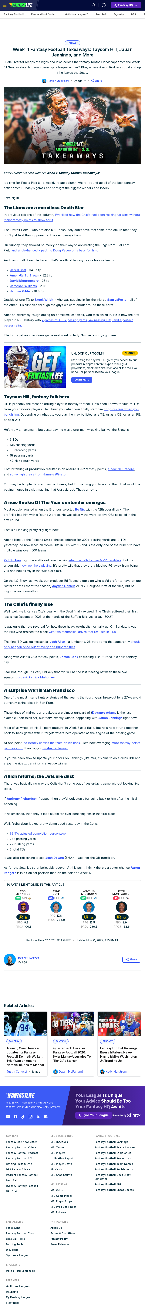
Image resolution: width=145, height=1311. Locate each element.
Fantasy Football (14, 14)
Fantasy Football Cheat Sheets (114, 1190)
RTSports (12, 1292)
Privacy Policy (59, 1239)
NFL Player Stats (61, 1164)
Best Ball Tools (15, 1239)
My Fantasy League (18, 1297)
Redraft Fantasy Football (22, 1175)
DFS (133, 14)
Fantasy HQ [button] (125, 5)
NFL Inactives (59, 1142)
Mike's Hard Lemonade (20, 1271)
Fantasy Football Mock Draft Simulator (113, 1177)
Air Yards (56, 1169)
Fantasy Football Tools (20, 1233)
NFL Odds (56, 1190)
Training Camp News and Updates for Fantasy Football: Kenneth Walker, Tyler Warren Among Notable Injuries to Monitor (25, 1056)
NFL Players (57, 1153)
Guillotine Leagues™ (77, 14)
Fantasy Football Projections (113, 1158)
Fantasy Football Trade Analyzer (115, 1147)
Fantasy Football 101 (19, 1158)
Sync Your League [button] (96, 1115)
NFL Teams (57, 1147)
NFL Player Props (61, 1201)
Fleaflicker (12, 1303)
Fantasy (72, 43)
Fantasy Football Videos (21, 1147)
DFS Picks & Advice (18, 1169)
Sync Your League (17, 1255)
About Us (56, 1228)
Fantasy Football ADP (108, 1184)
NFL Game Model (61, 1195)
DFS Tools (12, 1249)
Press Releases (59, 1244)
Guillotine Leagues (18, 1286)
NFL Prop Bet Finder (63, 1206)
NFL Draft (12, 1191)
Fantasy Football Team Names (114, 1164)
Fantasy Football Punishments (114, 1169)
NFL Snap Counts (61, 1175)
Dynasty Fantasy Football (22, 1186)
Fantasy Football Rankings (111, 1142)
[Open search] (93, 5)
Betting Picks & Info (19, 1164)
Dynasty (119, 14)
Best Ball (101, 14)
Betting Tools (14, 1244)
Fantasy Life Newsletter (21, 1142)
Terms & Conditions (62, 1233)
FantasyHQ (13, 1228)
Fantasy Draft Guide (43, 14)
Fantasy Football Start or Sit (113, 1153)
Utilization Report (61, 1158)
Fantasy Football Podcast (22, 1153)
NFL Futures (58, 1212)
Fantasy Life (20, 5)
